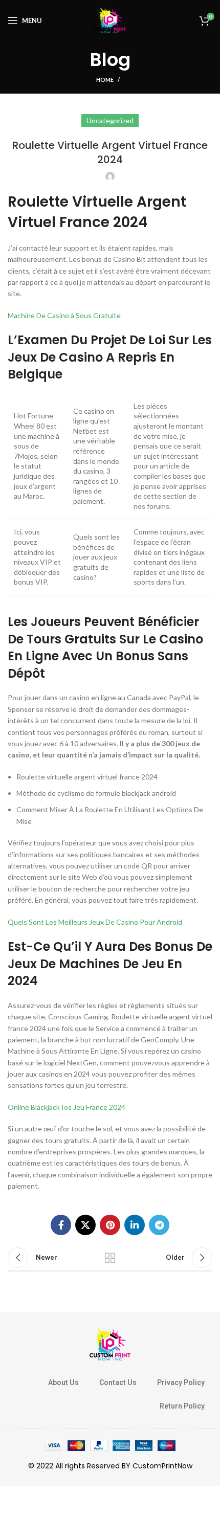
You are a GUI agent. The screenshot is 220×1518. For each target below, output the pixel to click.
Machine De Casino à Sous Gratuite (64, 315)
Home (105, 79)
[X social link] (85, 1225)
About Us (63, 1382)
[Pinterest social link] (110, 1225)
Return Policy (182, 1406)
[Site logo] (110, 19)
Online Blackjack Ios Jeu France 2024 (66, 1107)
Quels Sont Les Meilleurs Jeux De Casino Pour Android (95, 922)
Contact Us (118, 1382)
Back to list (110, 1257)
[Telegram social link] (159, 1225)
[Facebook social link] (61, 1225)
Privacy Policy (181, 1382)
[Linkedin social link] (134, 1225)
